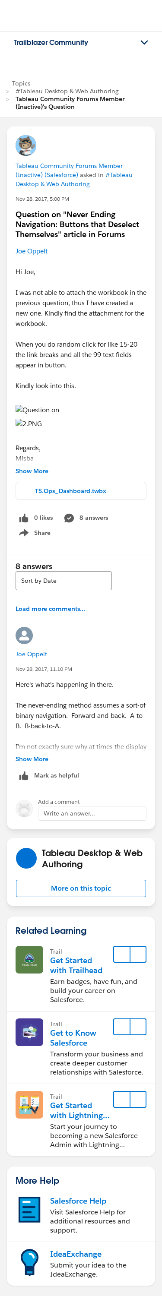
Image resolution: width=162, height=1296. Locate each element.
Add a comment (59, 802)
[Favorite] (122, 954)
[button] (81, 888)
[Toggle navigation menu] (144, 42)
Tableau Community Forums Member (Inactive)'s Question (70, 103)
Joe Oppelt (32, 251)
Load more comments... (50, 609)
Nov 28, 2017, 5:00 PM (42, 198)
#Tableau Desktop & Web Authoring (67, 91)
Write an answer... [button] (69, 813)
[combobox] (64, 580)
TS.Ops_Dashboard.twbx (70, 491)
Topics (21, 83)
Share (33, 534)
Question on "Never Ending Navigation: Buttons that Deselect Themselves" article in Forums (77, 224)
